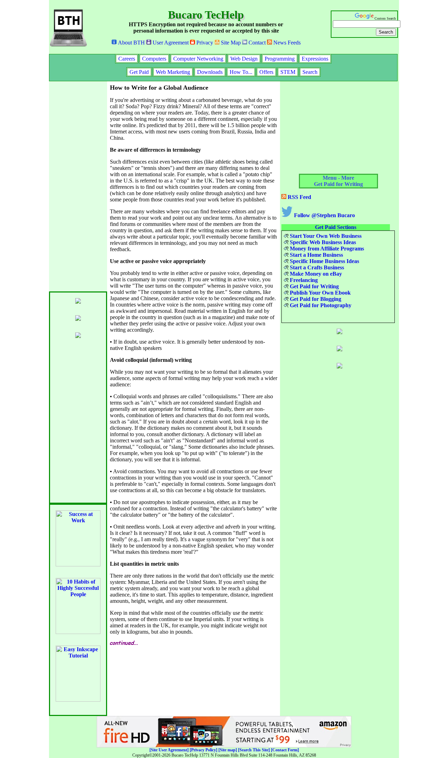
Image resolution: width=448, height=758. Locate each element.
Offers (266, 72)
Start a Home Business (315, 255)
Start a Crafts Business (316, 267)
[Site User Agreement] (169, 749)
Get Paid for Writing (313, 286)
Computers (154, 59)
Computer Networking (198, 59)
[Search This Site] (254, 749)
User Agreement (170, 43)
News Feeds (286, 43)
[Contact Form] (285, 749)
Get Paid (139, 72)
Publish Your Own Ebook (319, 293)
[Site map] (227, 749)
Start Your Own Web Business (325, 236)
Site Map (230, 43)
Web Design (244, 59)
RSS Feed (298, 197)
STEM (288, 72)
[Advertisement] (77, 186)
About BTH (131, 43)
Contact (256, 43)
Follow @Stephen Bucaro (324, 215)
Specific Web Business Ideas (322, 242)
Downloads (210, 72)
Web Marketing (172, 72)
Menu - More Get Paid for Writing (338, 181)
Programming (279, 59)
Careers (126, 59)
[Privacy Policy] (203, 749)
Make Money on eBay (315, 274)
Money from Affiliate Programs (326, 248)
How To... (241, 72)
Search (310, 72)
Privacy (204, 43)
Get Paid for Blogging (314, 299)
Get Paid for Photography (319, 305)
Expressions (315, 59)
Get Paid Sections (335, 227)
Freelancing (303, 280)
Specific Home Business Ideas (323, 261)
